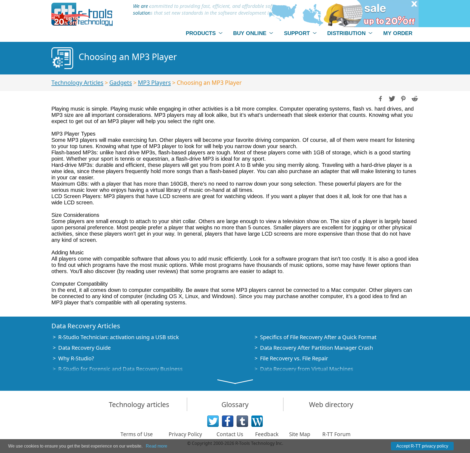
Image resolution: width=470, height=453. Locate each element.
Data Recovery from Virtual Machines (306, 369)
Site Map (299, 434)
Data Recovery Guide (84, 347)
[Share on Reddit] (414, 98)
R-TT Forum (336, 434)
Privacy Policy (185, 434)
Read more (156, 446)
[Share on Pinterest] (402, 98)
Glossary (235, 404)
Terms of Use (136, 434)
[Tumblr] (242, 421)
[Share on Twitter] (391, 98)
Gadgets (120, 82)
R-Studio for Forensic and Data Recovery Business (120, 369)
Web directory (331, 404)
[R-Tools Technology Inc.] (82, 14)
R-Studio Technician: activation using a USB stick (118, 337)
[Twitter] (213, 421)
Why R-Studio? (76, 358)
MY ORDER (397, 33)
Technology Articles (77, 82)
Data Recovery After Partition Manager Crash (316, 347)
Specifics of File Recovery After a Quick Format (318, 337)
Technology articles (139, 404)
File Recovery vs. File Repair (294, 358)
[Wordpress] (257, 421)
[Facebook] (227, 421)
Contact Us (230, 434)
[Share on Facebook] (380, 98)
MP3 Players (154, 82)
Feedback (267, 434)
